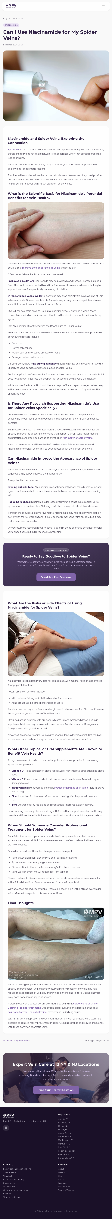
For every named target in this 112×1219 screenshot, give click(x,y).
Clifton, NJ (63, 1126)
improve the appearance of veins (41, 267)
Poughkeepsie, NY (66, 1151)
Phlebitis (7, 1194)
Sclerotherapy (9, 1172)
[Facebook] (6, 1128)
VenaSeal (7, 1176)
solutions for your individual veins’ (27, 1011)
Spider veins (15, 149)
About (61, 1169)
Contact (62, 1179)
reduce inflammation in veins (71, 787)
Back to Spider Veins (18, 1040)
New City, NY (64, 1147)
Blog (5, 18)
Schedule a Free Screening (56, 577)
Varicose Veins (10, 1186)
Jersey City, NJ (65, 1133)
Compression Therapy (13, 1179)
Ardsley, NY (63, 1119)
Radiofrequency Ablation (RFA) (17, 1169)
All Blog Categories (95, 1040)
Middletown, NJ (65, 1136)
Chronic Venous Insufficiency (16, 1190)
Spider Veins (17, 18)
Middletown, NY (65, 1140)
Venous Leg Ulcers (11, 1197)
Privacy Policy (64, 1186)
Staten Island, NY (66, 1158)
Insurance (62, 1183)
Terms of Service (66, 1190)
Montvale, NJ (64, 1144)
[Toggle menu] (103, 6)
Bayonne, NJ (64, 1122)
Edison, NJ (63, 1129)
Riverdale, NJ (64, 1154)
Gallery (61, 1172)
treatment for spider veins (77, 437)
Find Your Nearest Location (56, 1090)
